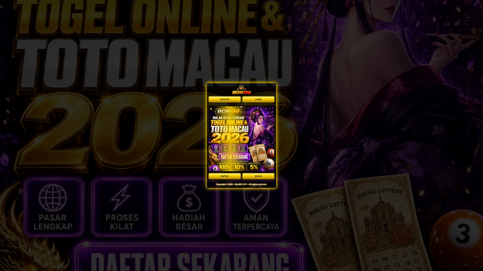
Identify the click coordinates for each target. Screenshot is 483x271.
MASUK (258, 176)
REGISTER (224, 99)
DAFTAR (225, 176)
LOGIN (258, 99)
